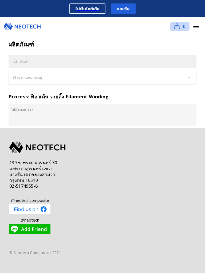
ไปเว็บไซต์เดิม (88, 8)
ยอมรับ (123, 8)
